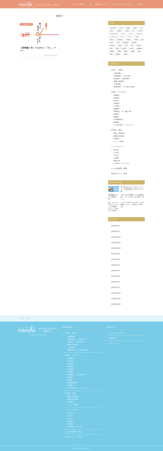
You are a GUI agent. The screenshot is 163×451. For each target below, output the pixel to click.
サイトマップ (114, 343)
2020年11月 (116, 298)
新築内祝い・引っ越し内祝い (124, 87)
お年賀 (128, 28)
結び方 (131, 48)
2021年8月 (115, 259)
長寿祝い (117, 103)
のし (133, 31)
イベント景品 (119, 141)
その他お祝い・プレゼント (124, 125)
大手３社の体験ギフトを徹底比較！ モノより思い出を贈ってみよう (132, 197)
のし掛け (140, 31)
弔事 (118, 42)
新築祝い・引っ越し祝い (123, 111)
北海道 (136, 39)
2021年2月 (115, 282)
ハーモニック (113, 36)
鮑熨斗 (126, 54)
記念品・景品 (116, 130)
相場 (117, 48)
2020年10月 (116, 304)
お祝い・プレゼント (119, 92)
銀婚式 (116, 117)
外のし (112, 42)
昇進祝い (117, 139)
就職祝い (117, 109)
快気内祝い (126, 42)
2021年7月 (115, 265)
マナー (122, 36)
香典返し (118, 54)
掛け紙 (120, 45)
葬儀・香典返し (119, 81)
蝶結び (126, 51)
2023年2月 (115, 231)
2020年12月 (116, 293)
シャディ (131, 33)
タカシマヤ (139, 33)
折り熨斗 (112, 45)
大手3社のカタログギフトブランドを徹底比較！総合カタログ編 (132, 189)
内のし (137, 36)
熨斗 (132, 45)
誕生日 (116, 100)
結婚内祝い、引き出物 (122, 76)
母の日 (116, 150)
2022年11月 (116, 242)
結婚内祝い (140, 48)
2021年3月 (115, 276)
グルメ (123, 33)
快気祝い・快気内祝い (122, 78)
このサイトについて (117, 333)
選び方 (140, 4)
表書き (133, 51)
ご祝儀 (127, 31)
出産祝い (128, 39)
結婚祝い (112, 51)
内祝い (112, 39)
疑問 (111, 48)
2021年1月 (115, 287)
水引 (126, 45)
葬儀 (119, 51)
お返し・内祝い (117, 70)
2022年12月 (116, 237)
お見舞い (119, 31)
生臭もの (139, 45)
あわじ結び (113, 28)
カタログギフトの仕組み (122, 4)
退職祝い (117, 122)
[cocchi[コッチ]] (39, 7)
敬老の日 (117, 161)
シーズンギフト (117, 146)
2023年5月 (115, 226)
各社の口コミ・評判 (119, 173)
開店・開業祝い (119, 133)
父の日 (116, 152)
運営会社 (112, 338)
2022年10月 (116, 248)
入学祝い (117, 106)
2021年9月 (115, 254)
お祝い (112, 31)
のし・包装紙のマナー (98, 4)
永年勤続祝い (119, 119)
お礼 (141, 28)
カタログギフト (114, 33)
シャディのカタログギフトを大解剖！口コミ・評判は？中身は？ (132, 204)
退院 (139, 51)
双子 (142, 39)
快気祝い (134, 42)
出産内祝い (120, 39)
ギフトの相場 (78, 4)
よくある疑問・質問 (119, 168)
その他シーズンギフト (122, 163)
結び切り (124, 48)
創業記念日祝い (119, 136)
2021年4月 (115, 270)
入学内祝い (118, 84)
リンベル (130, 36)
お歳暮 (135, 28)
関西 (111, 54)
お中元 (121, 28)
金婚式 (116, 114)
